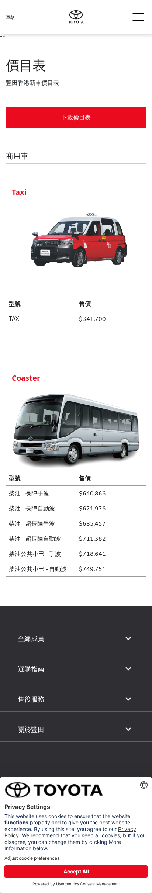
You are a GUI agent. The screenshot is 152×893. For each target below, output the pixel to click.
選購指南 (31, 669)
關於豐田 (31, 729)
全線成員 (31, 638)
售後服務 (31, 699)
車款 (10, 17)
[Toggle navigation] (138, 17)
